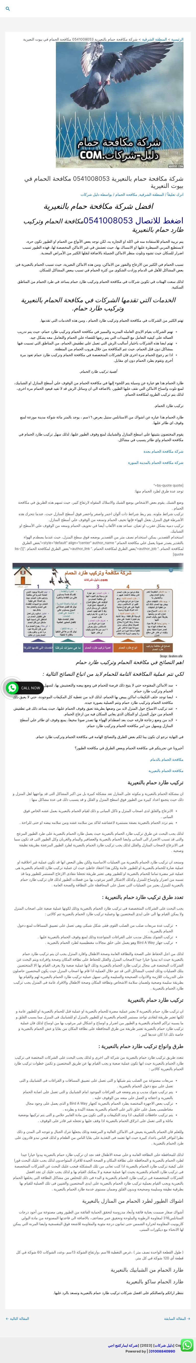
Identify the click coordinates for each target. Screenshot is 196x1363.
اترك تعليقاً (175, 194)
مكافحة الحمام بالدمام (166, 759)
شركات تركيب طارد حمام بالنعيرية (106, 1293)
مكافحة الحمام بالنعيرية (166, 771)
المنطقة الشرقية (151, 194)
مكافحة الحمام (126, 194)
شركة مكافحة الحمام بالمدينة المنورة (155, 463)
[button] (7, 9)
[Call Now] (12, 688)
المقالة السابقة (177, 1319)
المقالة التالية (17, 1319)
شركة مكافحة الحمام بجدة (163, 451)
